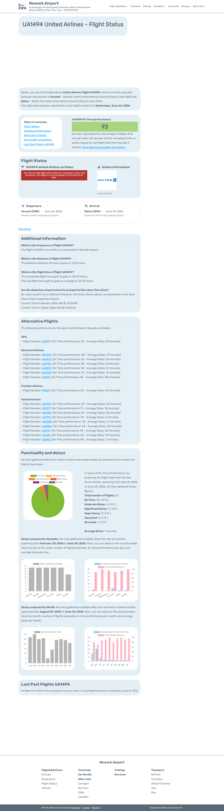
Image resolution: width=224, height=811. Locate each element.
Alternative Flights (35, 135)
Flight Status (32, 126)
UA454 (46, 439)
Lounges (83, 783)
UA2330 (47, 421)
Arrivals (46, 774)
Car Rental (173, 6)
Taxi (153, 787)
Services (83, 787)
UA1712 (46, 417)
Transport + (159, 6)
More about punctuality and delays (103, 147)
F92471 (46, 390)
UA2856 (47, 426)
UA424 (46, 435)
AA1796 (46, 363)
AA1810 (46, 368)
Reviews (186, 6)
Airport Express (160, 783)
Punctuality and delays (38, 139)
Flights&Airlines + (119, 6)
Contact (86, 808)
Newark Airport (44, 3)
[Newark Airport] (22, 6)
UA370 (46, 430)
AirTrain (156, 774)
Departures (48, 779)
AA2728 (46, 372)
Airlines (46, 787)
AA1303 (46, 354)
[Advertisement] (112, 61)
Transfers (157, 779)
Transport (157, 770)
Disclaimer (76, 808)
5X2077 (46, 341)
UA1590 (46, 412)
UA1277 (46, 408)
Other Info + (199, 6)
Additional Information (37, 130)
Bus (153, 792)
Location (83, 796)
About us (96, 808)
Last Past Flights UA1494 (39, 144)
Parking (147, 6)
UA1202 (46, 403)
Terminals (135, 6)
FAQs (81, 792)
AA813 (46, 377)
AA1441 (46, 359)
